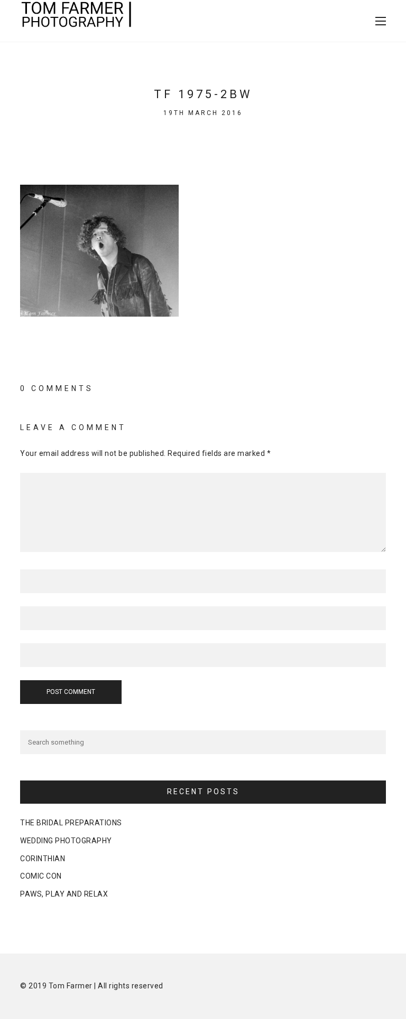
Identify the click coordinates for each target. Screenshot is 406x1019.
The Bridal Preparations (71, 822)
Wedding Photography (66, 840)
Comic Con (41, 876)
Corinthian (42, 858)
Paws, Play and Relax (64, 894)
